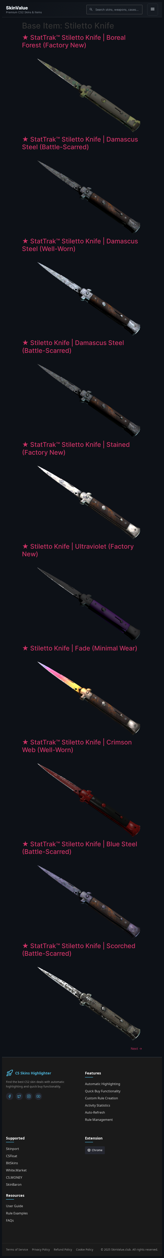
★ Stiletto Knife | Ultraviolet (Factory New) (78, 550)
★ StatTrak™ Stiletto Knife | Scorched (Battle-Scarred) (78, 949)
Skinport (12, 1149)
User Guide (14, 1206)
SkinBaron (14, 1184)
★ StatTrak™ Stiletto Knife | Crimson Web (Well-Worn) (77, 746)
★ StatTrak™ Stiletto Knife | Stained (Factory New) (76, 448)
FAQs (10, 1220)
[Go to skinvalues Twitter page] (19, 1096)
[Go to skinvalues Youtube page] (38, 1096)
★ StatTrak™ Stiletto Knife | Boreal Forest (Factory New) (74, 41)
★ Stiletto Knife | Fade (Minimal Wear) (79, 648)
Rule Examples (17, 1213)
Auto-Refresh (95, 1112)
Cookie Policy (84, 1249)
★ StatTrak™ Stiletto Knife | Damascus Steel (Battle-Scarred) (80, 143)
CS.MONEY (14, 1177)
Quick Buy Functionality (102, 1091)
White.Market (16, 1170)
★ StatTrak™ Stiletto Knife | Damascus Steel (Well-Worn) (80, 245)
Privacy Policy (41, 1249)
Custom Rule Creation (101, 1098)
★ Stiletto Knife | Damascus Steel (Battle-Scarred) (73, 346)
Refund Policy (63, 1249)
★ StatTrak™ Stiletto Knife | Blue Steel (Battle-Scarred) (79, 848)
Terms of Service (17, 1249)
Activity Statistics (97, 1105)
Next (136, 1049)
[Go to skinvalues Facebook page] (9, 1096)
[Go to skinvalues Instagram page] (28, 1096)
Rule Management (99, 1119)
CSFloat (11, 1156)
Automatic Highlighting (102, 1084)
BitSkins (12, 1163)
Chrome (97, 1150)
